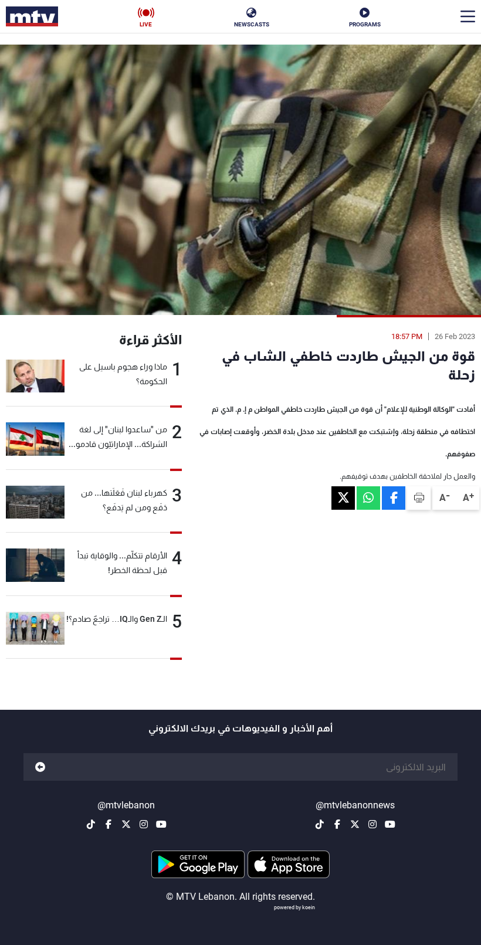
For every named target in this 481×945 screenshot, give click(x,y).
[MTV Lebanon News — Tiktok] (319, 824)
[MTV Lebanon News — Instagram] (372, 824)
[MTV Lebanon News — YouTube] (390, 824)
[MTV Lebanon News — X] (355, 824)
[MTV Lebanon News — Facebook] (337, 824)
